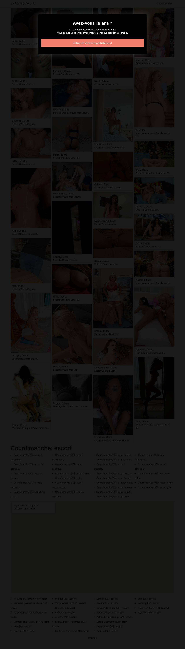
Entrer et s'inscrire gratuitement (92, 43)
